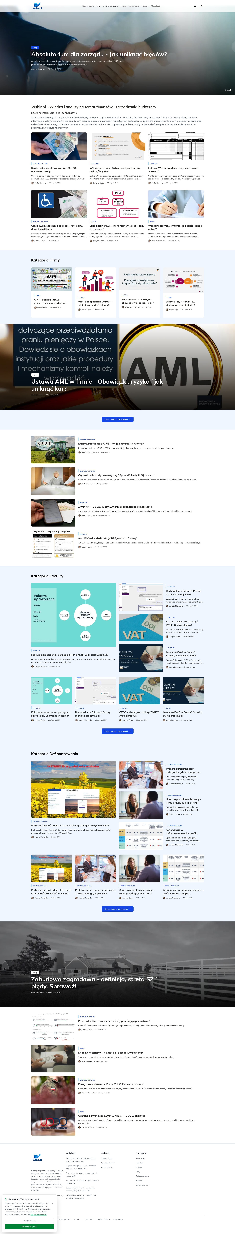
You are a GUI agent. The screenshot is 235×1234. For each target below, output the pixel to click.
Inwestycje (134, 6)
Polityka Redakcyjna (103, 1219)
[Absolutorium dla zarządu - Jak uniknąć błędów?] (117, 50)
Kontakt (77, 1219)
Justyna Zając (106, 1158)
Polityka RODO (87, 1219)
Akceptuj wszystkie (29, 1226)
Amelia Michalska (38, 69)
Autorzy (105, 1153)
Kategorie (141, 1153)
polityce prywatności (38, 1214)
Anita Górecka (37, 395)
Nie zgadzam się (29, 1220)
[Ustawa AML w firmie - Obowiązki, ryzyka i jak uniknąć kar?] (117, 367)
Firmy (123, 6)
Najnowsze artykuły (91, 6)
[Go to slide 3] (230, 90)
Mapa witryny (118, 1219)
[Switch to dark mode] (201, 6)
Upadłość (155, 6)
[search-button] (195, 6)
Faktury (145, 6)
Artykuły (71, 1153)
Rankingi (139, 1180)
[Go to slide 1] (225, 90)
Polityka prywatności (64, 1219)
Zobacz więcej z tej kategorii (116, 419)
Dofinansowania (110, 6)
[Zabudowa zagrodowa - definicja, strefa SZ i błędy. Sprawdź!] (117, 964)
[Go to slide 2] (228, 90)
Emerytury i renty (40, 164)
